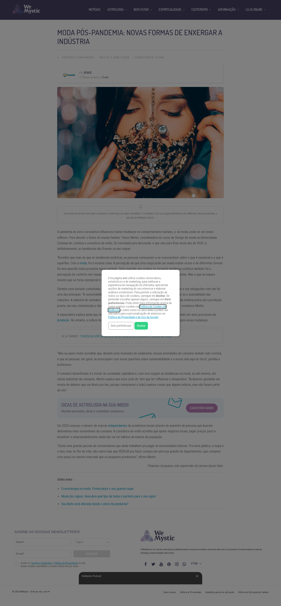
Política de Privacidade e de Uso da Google (133, 317)
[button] (121, 326)
